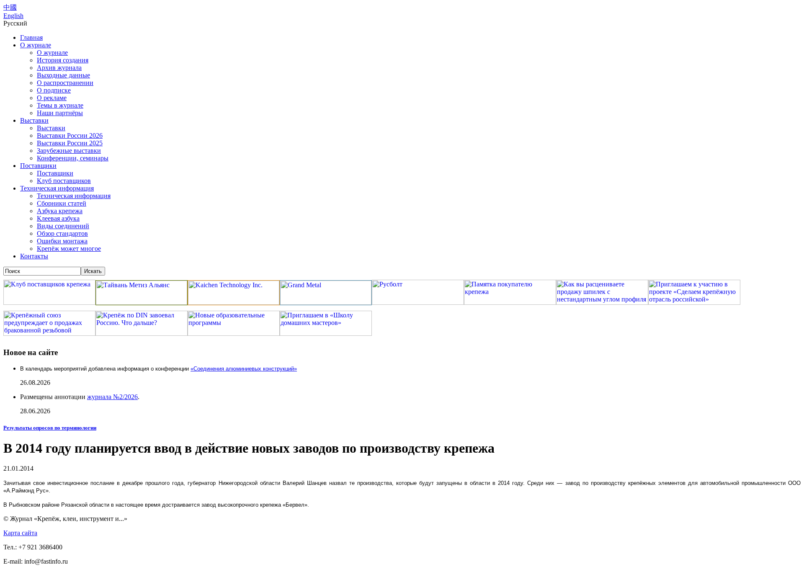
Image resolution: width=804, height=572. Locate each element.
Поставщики (38, 165)
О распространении (65, 82)
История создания (62, 60)
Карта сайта (20, 532)
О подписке (54, 90)
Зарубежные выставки (69, 150)
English (13, 15)
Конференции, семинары (72, 158)
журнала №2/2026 (112, 396)
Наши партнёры (60, 112)
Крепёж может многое (69, 248)
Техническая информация (57, 188)
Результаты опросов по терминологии (49, 428)
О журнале (35, 45)
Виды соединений (63, 225)
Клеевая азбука (58, 218)
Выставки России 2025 (70, 143)
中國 (10, 7)
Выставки (34, 120)
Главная (31, 37)
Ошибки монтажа (62, 241)
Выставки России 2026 (70, 135)
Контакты (34, 256)
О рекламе (52, 97)
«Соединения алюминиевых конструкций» (244, 369)
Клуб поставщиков (64, 180)
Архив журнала (59, 67)
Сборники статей (61, 203)
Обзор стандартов (62, 233)
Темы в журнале (60, 105)
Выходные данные (63, 75)
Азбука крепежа (59, 210)
